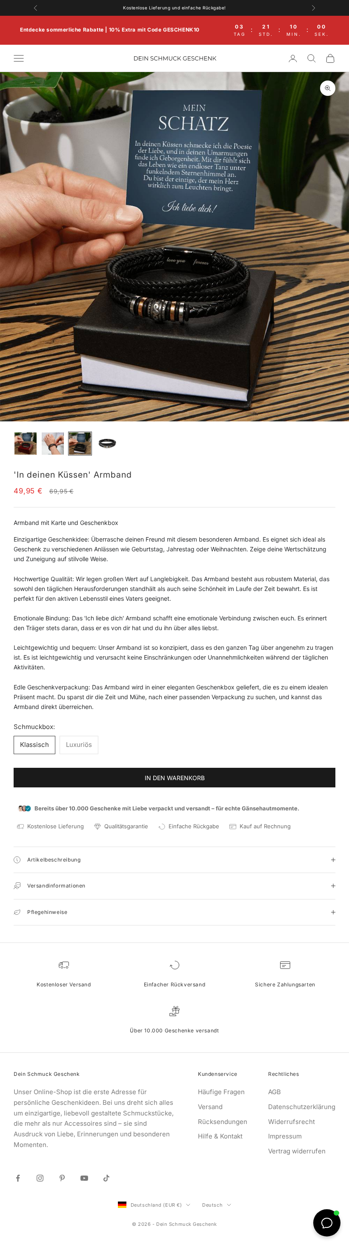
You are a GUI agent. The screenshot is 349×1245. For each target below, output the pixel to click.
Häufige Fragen (221, 1092)
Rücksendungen (222, 1122)
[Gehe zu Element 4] (107, 443)
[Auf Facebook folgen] (18, 1178)
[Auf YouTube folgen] (84, 1178)
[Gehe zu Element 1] (25, 443)
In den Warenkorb (175, 777)
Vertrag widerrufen (297, 1151)
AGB (274, 1092)
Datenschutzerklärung (301, 1107)
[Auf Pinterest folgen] (62, 1178)
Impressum (285, 1136)
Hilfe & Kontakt (220, 1136)
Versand (210, 1107)
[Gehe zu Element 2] (53, 443)
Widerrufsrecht (291, 1122)
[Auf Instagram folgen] (40, 1178)
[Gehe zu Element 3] (80, 443)
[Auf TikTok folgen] (106, 1178)
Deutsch (212, 1205)
